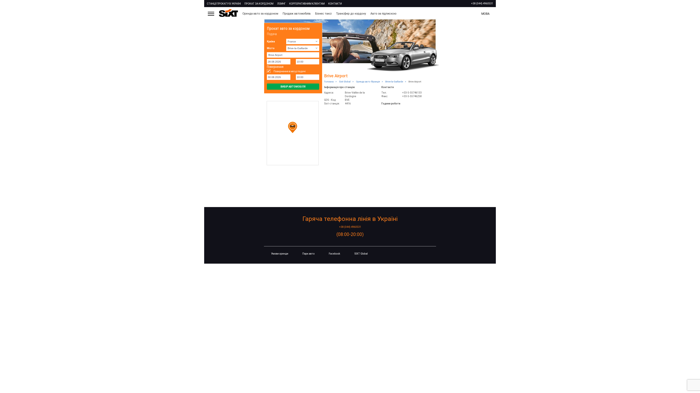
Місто (271, 48)
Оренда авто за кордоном (260, 13)
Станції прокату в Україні (224, 3)
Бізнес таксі (323, 13)
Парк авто (308, 253)
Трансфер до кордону (351, 13)
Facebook (334, 253)
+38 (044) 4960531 (482, 3)
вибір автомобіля (293, 86)
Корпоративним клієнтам (307, 3)
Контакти (335, 3)
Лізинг (281, 3)
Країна (271, 41)
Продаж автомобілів (297, 13)
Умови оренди (279, 253)
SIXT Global (361, 253)
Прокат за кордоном (258, 3)
